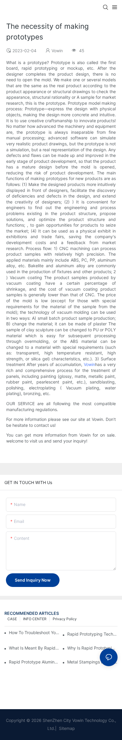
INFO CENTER (34, 619)
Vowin (89, 364)
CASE (12, 619)
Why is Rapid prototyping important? (92, 647)
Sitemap (66, 728)
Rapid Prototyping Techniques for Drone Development (92, 633)
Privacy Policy (65, 619)
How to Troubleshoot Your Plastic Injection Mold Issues (34, 632)
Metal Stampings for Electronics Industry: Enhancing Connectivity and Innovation (92, 661)
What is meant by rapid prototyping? (34, 647)
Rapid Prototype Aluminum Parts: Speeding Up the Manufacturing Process (34, 661)
